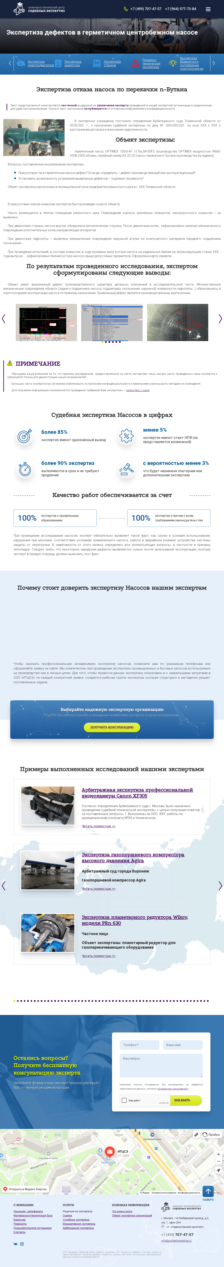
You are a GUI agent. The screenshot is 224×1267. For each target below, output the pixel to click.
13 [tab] (55, 1001)
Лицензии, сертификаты (28, 1211)
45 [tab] (164, 1001)
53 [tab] (191, 1001)
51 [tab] (184, 1001)
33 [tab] (123, 1001)
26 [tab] (99, 1001)
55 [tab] (198, 1001)
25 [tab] (96, 1001)
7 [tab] (35, 1001)
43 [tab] (157, 1001)
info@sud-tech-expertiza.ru (176, 1240)
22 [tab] (86, 1001)
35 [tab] (130, 1001)
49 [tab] (177, 1001)
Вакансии (20, 1219)
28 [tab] (106, 1001)
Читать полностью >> (99, 826)
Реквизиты (20, 1223)
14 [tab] (59, 1001)
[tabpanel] (46, 322)
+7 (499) (177, 1234)
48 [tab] (174, 1001)
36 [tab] (133, 1001)
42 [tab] (153, 1001)
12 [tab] (52, 1001)
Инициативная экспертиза (79, 1223)
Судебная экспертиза (76, 1219)
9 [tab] (41, 1001)
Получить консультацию (112, 727)
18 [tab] (72, 1001)
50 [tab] (181, 1001)
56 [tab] (201, 1001)
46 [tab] (167, 1001)
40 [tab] (147, 1001)
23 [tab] (89, 1001)
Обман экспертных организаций (132, 1215)
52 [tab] (187, 1001)
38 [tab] (140, 1001)
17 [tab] (69, 1001)
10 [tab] (45, 1001)
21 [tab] (82, 1001)
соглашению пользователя (173, 1088)
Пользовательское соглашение (33, 1228)
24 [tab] (92, 1001)
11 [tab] (48, 1001)
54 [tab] (194, 1001)
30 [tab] (113, 1001)
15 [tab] (62, 1001)
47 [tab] (171, 1001)
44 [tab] (160, 1001)
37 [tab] (137, 1001)
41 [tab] (150, 1001)
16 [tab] (65, 1001)
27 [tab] (103, 1001)
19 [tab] (75, 1001)
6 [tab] (120, 342)
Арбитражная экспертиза (78, 1228)
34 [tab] (126, 1001)
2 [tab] (106, 342)
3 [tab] (109, 342)
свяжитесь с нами (138, 390)
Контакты (19, 1232)
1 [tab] (102, 342)
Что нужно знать (122, 1211)
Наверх (208, 1199)
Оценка (67, 1215)
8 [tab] (38, 1001)
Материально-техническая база (33, 1215)
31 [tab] (116, 1001)
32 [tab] (120, 1001)
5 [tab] (116, 342)
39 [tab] (143, 1001)
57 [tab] (204, 1001)
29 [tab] (109, 1001)
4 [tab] (113, 342)
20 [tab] (79, 1001)
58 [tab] (208, 1001)
